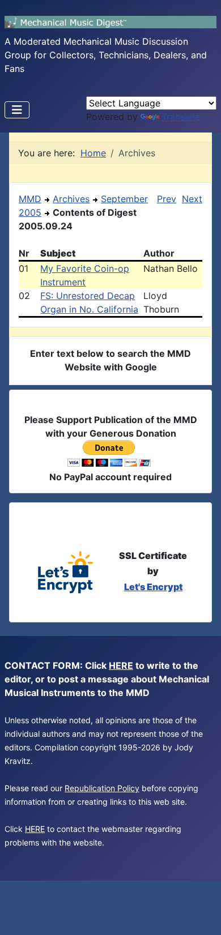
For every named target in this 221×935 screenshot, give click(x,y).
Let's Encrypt (153, 586)
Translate (181, 116)
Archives (71, 198)
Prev (166, 198)
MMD (30, 198)
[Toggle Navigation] (17, 109)
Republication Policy (102, 788)
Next (192, 198)
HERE (121, 665)
